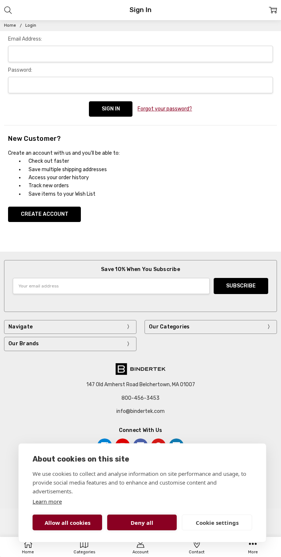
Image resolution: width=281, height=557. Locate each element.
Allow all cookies (67, 522)
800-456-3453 (140, 398)
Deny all (142, 522)
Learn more (47, 501)
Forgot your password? (165, 109)
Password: (20, 70)
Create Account (44, 214)
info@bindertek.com (140, 411)
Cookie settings (217, 522)
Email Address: (25, 39)
